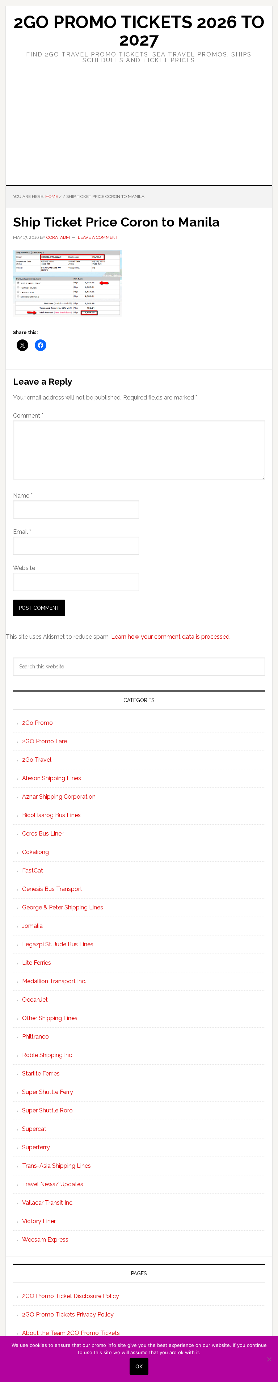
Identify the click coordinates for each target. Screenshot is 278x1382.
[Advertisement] (139, 130)
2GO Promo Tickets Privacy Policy (68, 1314)
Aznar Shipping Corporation (59, 796)
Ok (139, 1366)
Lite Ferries (36, 962)
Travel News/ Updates (52, 1184)
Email (22, 531)
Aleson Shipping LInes (51, 778)
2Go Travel (36, 759)
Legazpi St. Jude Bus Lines (57, 944)
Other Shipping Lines (49, 1018)
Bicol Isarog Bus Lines (51, 815)
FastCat (32, 870)
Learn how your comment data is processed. (171, 636)
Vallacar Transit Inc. (47, 1202)
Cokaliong (35, 852)
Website (24, 568)
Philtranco (35, 1036)
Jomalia (32, 925)
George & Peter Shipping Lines (62, 907)
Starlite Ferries (41, 1073)
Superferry (36, 1147)
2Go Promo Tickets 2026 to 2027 (139, 31)
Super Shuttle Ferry (47, 1092)
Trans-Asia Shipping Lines (56, 1165)
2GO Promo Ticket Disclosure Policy (70, 1296)
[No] (269, 1359)
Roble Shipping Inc (47, 1055)
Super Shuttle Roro (47, 1110)
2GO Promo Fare (44, 741)
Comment (28, 415)
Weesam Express (45, 1239)
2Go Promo (37, 722)
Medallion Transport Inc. (54, 981)
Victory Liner (39, 1221)
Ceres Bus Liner (42, 833)
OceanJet (35, 999)
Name (23, 495)
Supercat (34, 1128)
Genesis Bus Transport (52, 889)
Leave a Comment (98, 237)
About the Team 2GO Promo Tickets (71, 1333)
